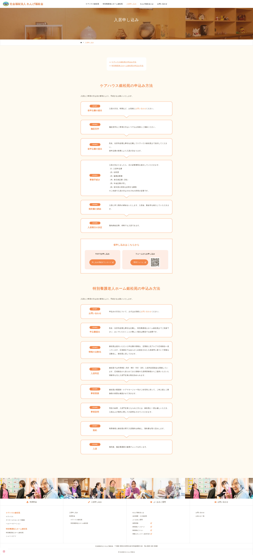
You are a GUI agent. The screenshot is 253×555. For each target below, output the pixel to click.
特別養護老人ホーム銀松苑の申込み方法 (127, 65)
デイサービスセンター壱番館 (15, 520)
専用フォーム (138, 262)
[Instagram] (4, 551)
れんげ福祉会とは (146, 4)
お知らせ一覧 (200, 516)
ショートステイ (11, 536)
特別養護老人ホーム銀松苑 (113, 4)
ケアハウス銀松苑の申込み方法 (124, 62)
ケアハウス (9, 516)
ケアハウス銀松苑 (92, 4)
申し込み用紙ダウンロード (102, 262)
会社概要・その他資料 (140, 516)
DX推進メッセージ (139, 527)
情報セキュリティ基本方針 (141, 534)
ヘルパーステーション (13, 524)
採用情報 (135, 523)
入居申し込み (131, 4)
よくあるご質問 (138, 520)
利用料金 (72, 516)
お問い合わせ (162, 4)
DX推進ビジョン (138, 530)
